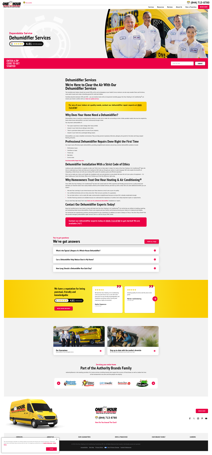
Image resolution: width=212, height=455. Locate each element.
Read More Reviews (63, 308)
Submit (200, 63)
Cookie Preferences (47, 443)
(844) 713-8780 (200, 2)
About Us (179, 7)
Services (151, 7)
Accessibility (84, 447)
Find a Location (28, 2)
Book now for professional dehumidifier (97, 200)
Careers (193, 437)
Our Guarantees (84, 437)
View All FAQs (151, 241)
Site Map (91, 447)
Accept (51, 449)
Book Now (204, 7)
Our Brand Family (158, 437)
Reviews (170, 7)
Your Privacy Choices (113, 447)
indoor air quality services (92, 99)
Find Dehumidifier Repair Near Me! (74, 160)
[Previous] (58, 383)
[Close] (56, 439)
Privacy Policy (99, 447)
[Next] (154, 298)
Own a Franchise (190, 7)
